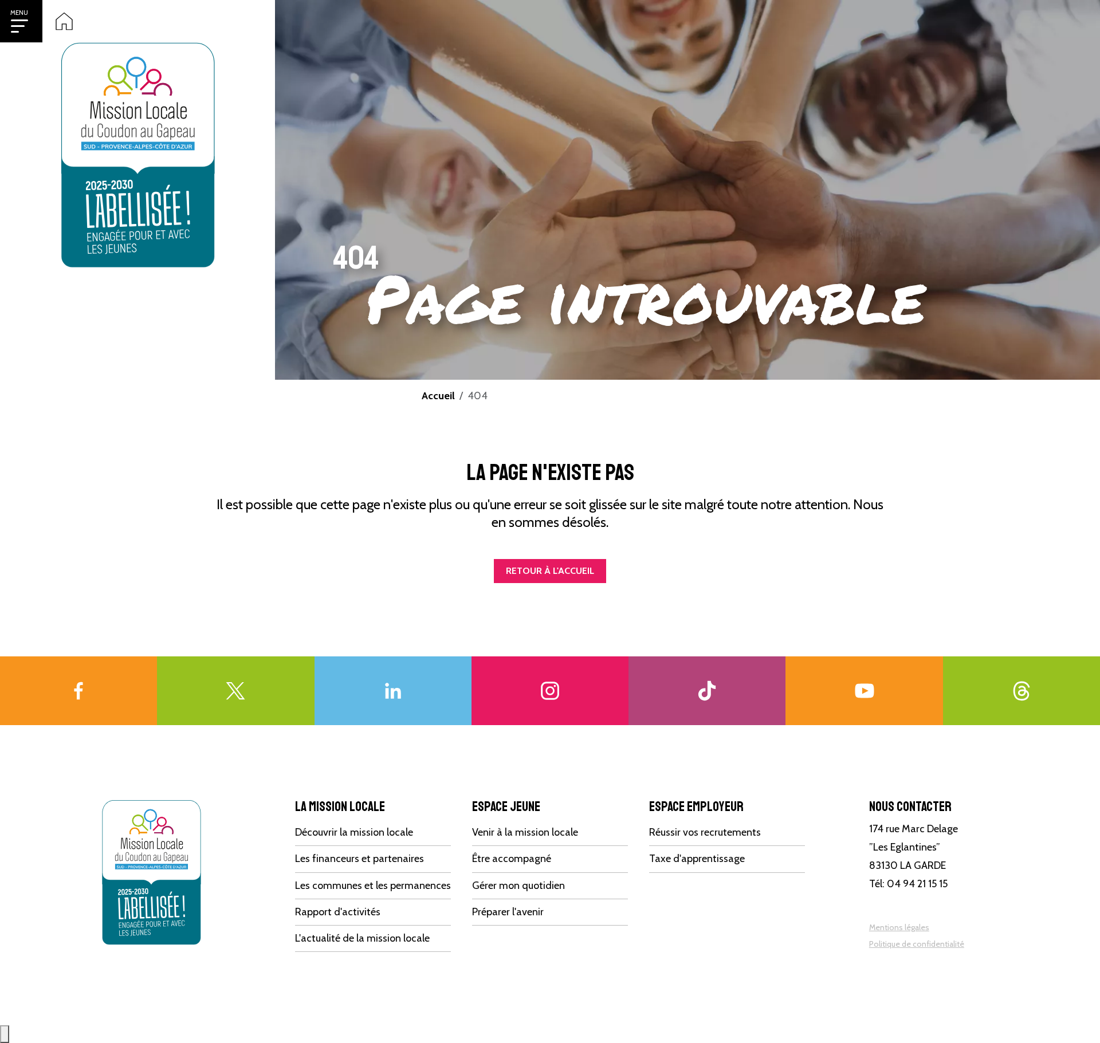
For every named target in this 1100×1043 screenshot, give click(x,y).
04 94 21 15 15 (917, 883)
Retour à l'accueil (550, 570)
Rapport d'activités (337, 912)
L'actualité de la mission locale (362, 938)
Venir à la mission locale (525, 832)
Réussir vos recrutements (705, 832)
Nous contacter (910, 806)
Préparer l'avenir (508, 912)
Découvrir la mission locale (354, 832)
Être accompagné (511, 858)
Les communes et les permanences (373, 885)
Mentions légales (899, 927)
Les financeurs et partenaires (359, 858)
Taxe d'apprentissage (697, 858)
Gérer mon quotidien (518, 885)
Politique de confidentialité (916, 944)
